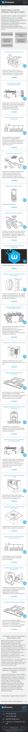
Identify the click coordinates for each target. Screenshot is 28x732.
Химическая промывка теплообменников (14, 83)
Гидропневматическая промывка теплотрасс (14, 507)
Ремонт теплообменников (14, 186)
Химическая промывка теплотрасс (14, 602)
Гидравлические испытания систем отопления (14, 407)
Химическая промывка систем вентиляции (14, 568)
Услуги (3, 711)
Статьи (18, 711)
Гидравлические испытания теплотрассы (14, 373)
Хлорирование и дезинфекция (21, 40)
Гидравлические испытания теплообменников (14, 307)
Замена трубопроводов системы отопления (14, 246)
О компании (8, 711)
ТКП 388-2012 (13, 17)
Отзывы (14, 711)
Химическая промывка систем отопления (14, 118)
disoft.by (20, 731)
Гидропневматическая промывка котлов (14, 475)
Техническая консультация (14, 153)
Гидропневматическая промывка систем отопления (14, 537)
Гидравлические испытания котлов (14, 342)
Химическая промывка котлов (14, 52)
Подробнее (14, 77)
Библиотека (24, 711)
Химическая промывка (7, 34)
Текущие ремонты (7, 45)
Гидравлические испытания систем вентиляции (14, 274)
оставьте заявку (20, 675)
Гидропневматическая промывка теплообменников (14, 440)
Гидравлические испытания (7, 40)
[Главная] (8, 2)
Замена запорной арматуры (14, 213)
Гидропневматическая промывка (21, 34)
